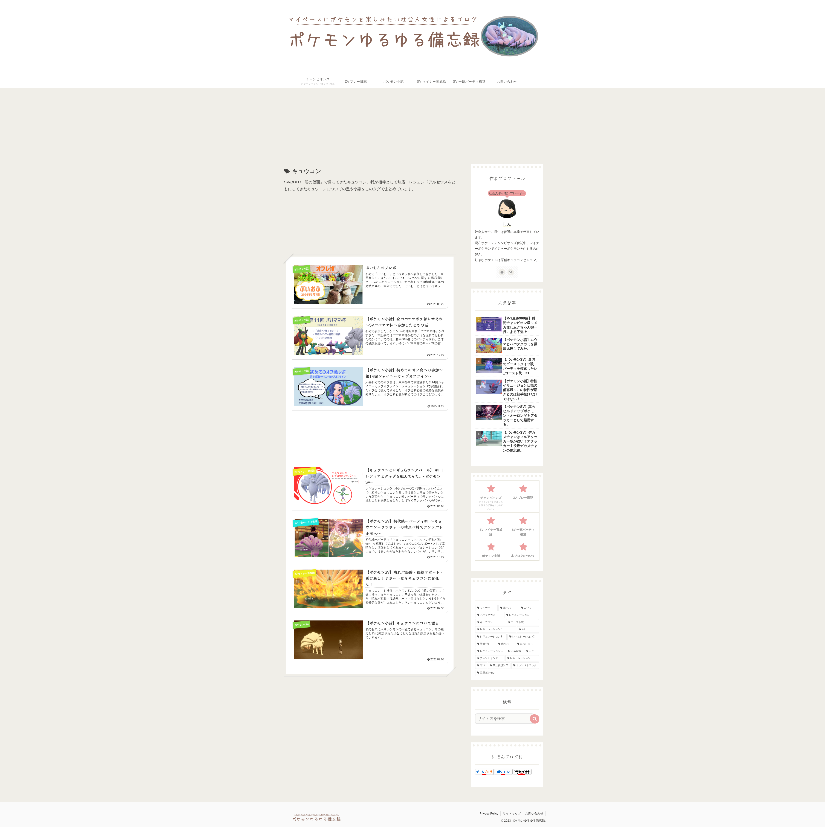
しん (507, 224)
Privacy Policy (489, 813)
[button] (534, 719)
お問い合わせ (534, 813)
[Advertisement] (406, 122)
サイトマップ (512, 813)
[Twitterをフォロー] (510, 272)
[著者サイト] (502, 272)
